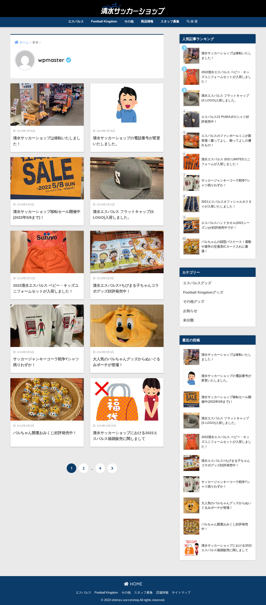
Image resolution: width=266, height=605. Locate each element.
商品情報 (147, 21)
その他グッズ (193, 302)
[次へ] (112, 468)
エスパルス (76, 21)
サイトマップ (181, 592)
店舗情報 (162, 592)
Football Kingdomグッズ (203, 292)
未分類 (188, 320)
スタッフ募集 (170, 21)
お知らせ (190, 311)
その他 (129, 21)
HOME (135, 583)
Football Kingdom (104, 21)
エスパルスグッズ (197, 283)
